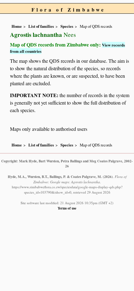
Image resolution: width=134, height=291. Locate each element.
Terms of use (67, 208)
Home (17, 26)
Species (66, 26)
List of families (41, 26)
